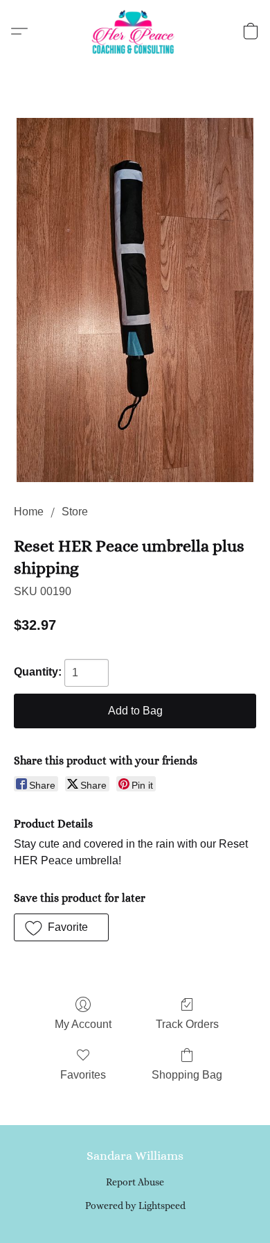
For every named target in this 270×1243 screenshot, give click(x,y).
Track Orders (187, 1024)
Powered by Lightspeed (135, 1205)
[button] (135, 31)
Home (29, 511)
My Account (83, 1024)
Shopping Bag (187, 1075)
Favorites (83, 1075)
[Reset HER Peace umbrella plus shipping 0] (135, 300)
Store (75, 511)
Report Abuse (135, 1182)
